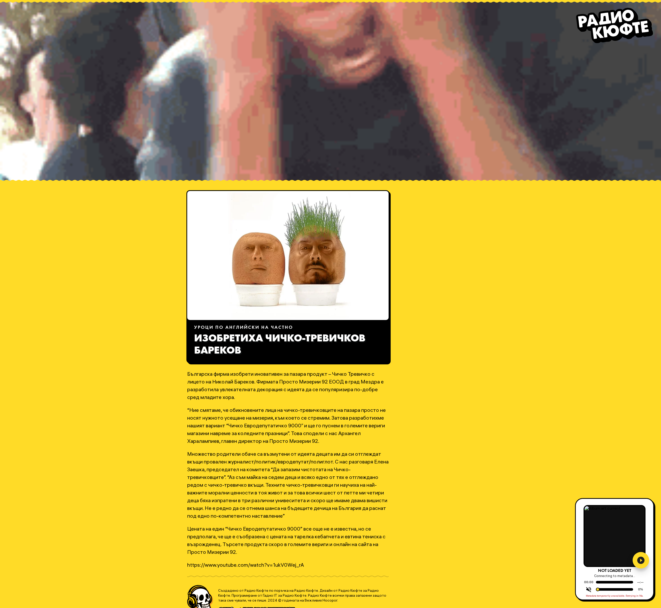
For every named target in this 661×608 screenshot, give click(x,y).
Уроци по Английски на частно (243, 327)
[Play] (641, 560)
